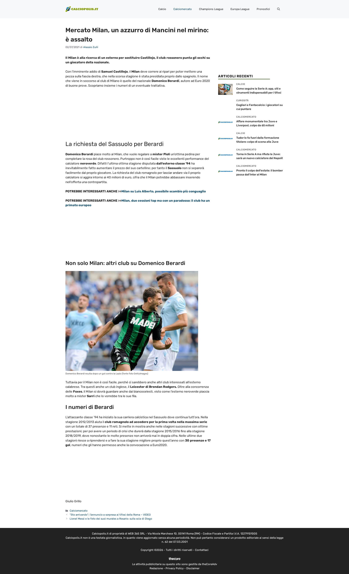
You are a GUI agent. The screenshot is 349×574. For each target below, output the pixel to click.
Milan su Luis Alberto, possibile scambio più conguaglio (163, 191)
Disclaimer (193, 568)
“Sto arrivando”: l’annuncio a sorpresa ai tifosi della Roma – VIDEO (110, 514)
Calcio (162, 9)
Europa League (239, 9)
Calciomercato (182, 9)
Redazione (156, 568)
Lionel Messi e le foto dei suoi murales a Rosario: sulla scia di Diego (111, 518)
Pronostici (263, 9)
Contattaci (201, 550)
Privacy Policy (175, 568)
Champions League (211, 9)
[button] (279, 9)
